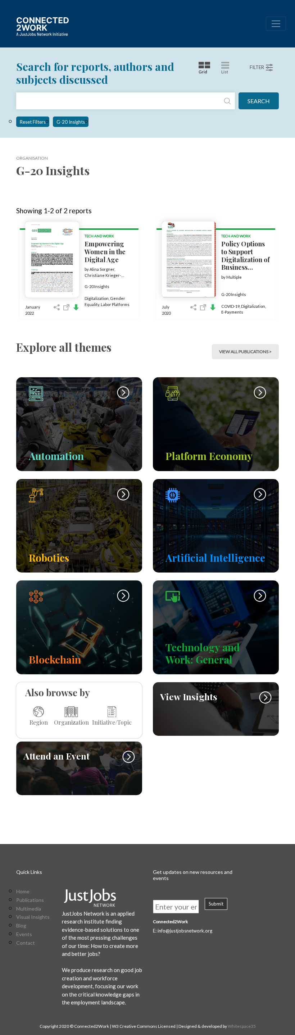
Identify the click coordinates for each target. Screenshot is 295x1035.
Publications (30, 900)
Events (24, 934)
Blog (21, 926)
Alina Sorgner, (102, 269)
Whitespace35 (242, 1026)
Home (23, 891)
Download (76, 307)
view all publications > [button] (245, 351)
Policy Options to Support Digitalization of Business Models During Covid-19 (245, 263)
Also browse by (57, 692)
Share (57, 307)
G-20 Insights (70, 122)
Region (39, 722)
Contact (25, 943)
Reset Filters (33, 122)
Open (66, 307)
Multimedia (28, 909)
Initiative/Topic (112, 722)
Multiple (234, 277)
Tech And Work (99, 236)
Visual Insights (33, 917)
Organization (71, 722)
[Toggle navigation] (276, 24)
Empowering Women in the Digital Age (105, 252)
